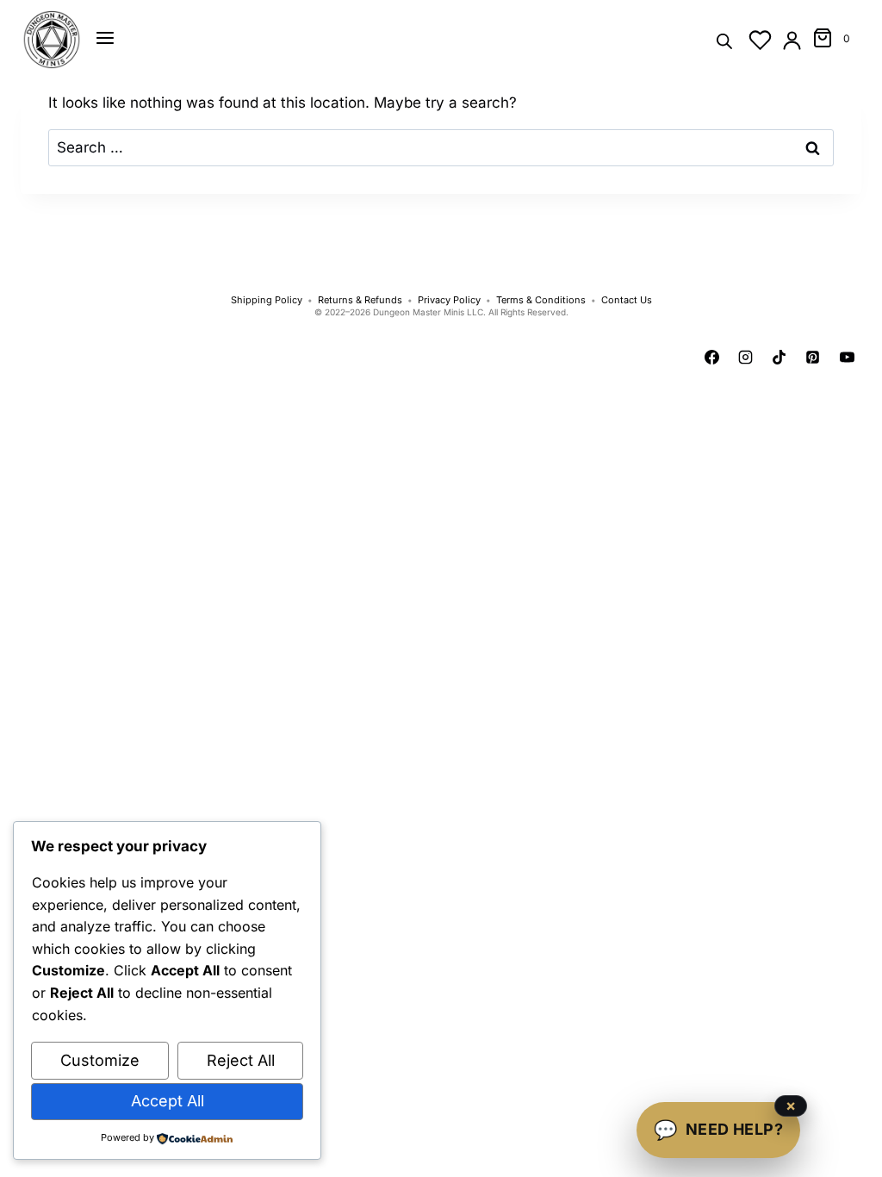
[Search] (724, 40)
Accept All (167, 1101)
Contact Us (626, 300)
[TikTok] (779, 357)
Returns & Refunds (360, 300)
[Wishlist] (760, 40)
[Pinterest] (813, 357)
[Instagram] (746, 357)
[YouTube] (846, 357)
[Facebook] (712, 357)
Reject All (241, 1060)
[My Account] (792, 40)
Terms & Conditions (541, 300)
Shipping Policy (266, 300)
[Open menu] (105, 38)
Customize (100, 1060)
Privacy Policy (449, 300)
